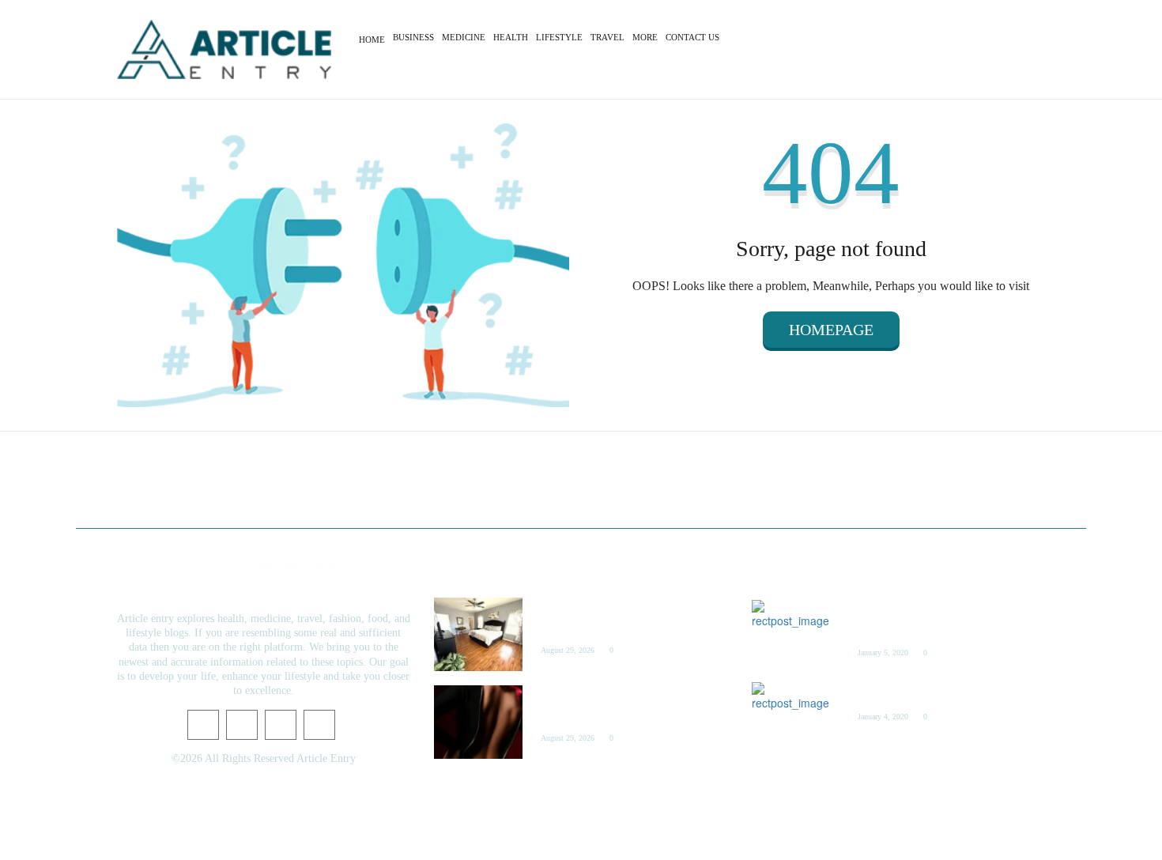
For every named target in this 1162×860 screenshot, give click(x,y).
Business (413, 37)
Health (510, 37)
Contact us (692, 37)
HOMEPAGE (831, 329)
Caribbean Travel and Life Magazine (929, 692)
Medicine (463, 37)
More (645, 37)
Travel (607, 37)
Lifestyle (559, 37)
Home (372, 39)
